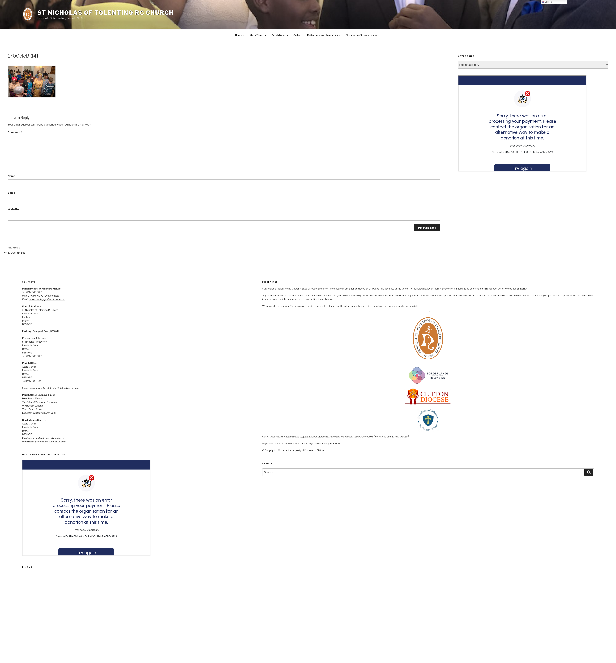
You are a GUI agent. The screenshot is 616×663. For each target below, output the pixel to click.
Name (11, 176)
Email (11, 192)
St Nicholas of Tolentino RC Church (105, 12)
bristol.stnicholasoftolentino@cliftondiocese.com (54, 388)
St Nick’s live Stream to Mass (362, 35)
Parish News (278, 35)
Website (13, 209)
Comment (15, 132)
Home (238, 35)
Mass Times (257, 35)
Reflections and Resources (322, 35)
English (548, 2)
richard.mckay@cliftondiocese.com (47, 299)
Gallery (297, 35)
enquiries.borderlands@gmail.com (46, 438)
